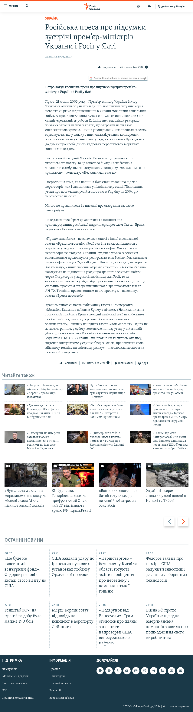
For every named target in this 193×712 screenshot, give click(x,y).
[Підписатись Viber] (144, 670)
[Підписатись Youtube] (126, 670)
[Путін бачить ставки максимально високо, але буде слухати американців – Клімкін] (77, 389)
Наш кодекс (57, 676)
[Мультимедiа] (149, 6)
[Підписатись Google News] (109, 670)
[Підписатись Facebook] (100, 670)
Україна (51, 18)
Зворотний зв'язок (61, 697)
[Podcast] (171, 670)
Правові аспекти (60, 683)
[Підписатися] (180, 670)
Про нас (54, 669)
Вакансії (55, 690)
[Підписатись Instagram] (135, 670)
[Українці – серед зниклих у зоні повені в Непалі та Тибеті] (167, 475)
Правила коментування (18, 697)
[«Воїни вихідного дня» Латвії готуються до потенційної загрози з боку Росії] (120, 475)
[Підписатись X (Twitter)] (118, 670)
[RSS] (162, 670)
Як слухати (9, 669)
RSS (4, 690)
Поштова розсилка (14, 683)
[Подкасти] (138, 6)
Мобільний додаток (15, 676)
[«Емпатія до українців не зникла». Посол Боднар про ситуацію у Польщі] (140, 389)
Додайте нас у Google (171, 6)
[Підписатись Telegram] (153, 670)
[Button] (107, 67)
